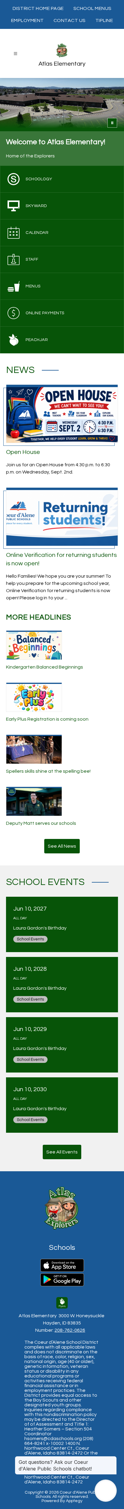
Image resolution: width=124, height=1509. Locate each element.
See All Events (62, 1152)
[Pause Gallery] (112, 123)
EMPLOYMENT (27, 20)
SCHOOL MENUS (92, 8)
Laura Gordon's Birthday (41, 928)
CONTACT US (70, 20)
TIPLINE (104, 20)
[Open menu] (15, 53)
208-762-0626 (69, 1330)
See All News (62, 846)
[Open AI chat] (105, 1490)
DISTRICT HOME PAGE (38, 8)
